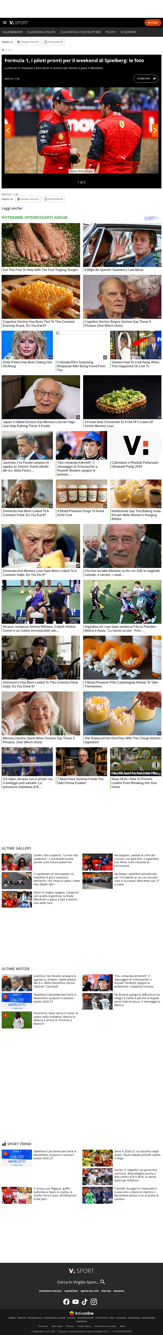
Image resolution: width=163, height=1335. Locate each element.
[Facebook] (66, 1304)
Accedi (153, 22)
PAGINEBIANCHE (85, 1318)
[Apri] (5, 22)
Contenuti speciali (50, 1290)
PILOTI (111, 31)
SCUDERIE (128, 31)
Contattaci (71, 1290)
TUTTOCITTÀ (101, 1318)
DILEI (111, 1318)
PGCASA (71, 1318)
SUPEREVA (81, 1322)
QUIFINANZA (134, 1318)
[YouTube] (75, 1304)
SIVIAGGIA (121, 1318)
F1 (10, 50)
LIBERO (12, 1318)
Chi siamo (43, 1326)
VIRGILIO (21, 1318)
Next (155, 130)
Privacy (70, 1326)
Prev (8, 130)
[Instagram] (94, 1304)
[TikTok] (85, 1304)
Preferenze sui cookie (105, 1326)
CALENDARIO (12, 31)
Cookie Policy (84, 1326)
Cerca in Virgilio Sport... (78, 1282)
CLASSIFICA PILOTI (41, 31)
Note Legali (57, 1326)
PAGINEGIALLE (35, 1318)
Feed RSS (106, 1290)
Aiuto (122, 1326)
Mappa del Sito (90, 1290)
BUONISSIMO (148, 1318)
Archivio (119, 1290)
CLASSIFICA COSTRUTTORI (81, 31)
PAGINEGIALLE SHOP (55, 1318)
